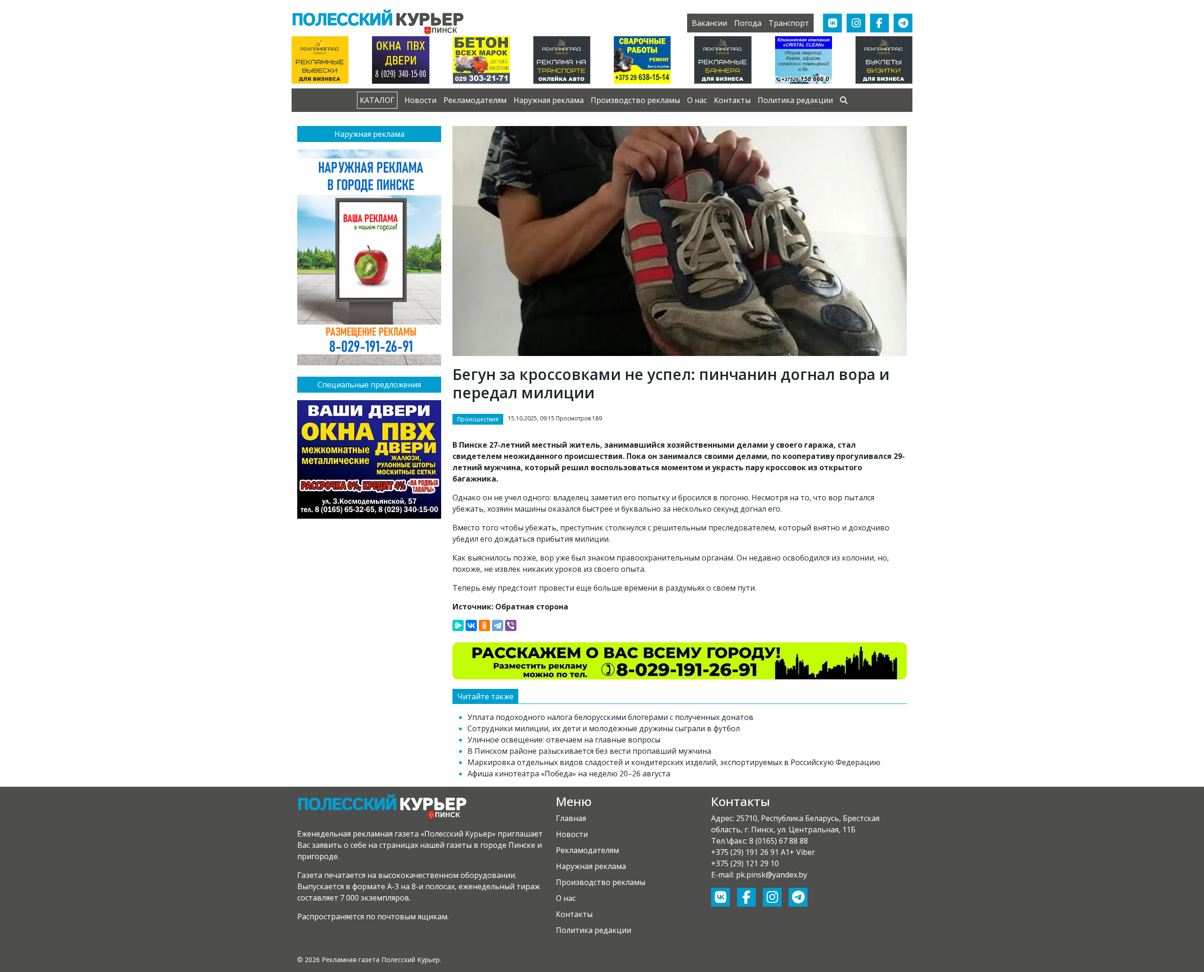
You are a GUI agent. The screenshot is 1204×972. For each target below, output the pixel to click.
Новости (420, 100)
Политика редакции (795, 100)
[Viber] (510, 625)
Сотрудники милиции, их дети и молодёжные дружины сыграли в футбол (603, 728)
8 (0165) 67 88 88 (778, 841)
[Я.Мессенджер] (458, 625)
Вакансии (709, 23)
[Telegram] (497, 625)
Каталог (377, 100)
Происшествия (478, 419)
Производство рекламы (635, 100)
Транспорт (788, 23)
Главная (571, 818)
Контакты (732, 100)
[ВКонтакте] (471, 625)
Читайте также (485, 696)
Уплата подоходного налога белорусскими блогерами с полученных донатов (610, 717)
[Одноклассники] (484, 625)
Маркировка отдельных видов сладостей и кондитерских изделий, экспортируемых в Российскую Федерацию (673, 762)
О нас (697, 100)
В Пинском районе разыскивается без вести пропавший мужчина (589, 751)
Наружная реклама (549, 100)
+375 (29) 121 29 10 (745, 863)
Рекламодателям (475, 100)
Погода (747, 23)
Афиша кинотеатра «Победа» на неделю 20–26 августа (568, 773)
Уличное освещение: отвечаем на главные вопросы (563, 740)
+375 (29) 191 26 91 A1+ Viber (763, 852)
